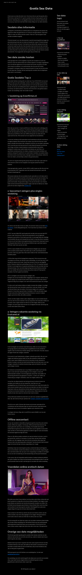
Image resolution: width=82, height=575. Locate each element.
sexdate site (27, 185)
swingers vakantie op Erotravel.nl (40, 398)
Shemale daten (61, 151)
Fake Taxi (59, 153)
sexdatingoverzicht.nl (13, 554)
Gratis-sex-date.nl (10, 2)
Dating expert (61, 155)
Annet (58, 149)
